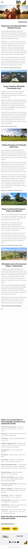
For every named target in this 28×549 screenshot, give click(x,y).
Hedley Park (4, 509)
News (16, 524)
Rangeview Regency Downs (8, 443)
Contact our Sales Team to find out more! (11, 190)
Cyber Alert (20, 536)
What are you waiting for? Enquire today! (11, 245)
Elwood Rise (4, 433)
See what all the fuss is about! (9, 126)
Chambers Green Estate (7, 477)
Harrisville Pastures (6, 472)
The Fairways (4, 438)
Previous (6, 528)
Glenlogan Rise (5, 450)
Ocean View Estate (6, 500)
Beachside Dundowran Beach (9, 464)
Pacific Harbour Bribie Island (8, 427)
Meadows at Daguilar (6, 488)
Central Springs (5, 505)
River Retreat (4, 454)
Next (15, 528)
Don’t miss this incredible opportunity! (11, 67)
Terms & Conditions (5, 537)
